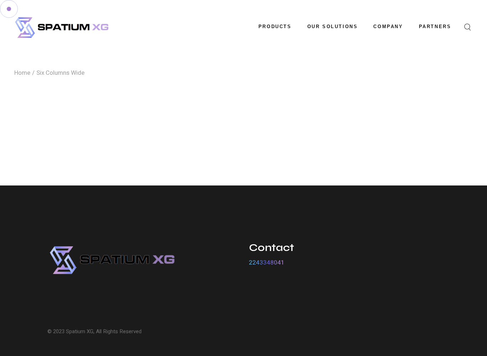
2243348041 (266, 262)
